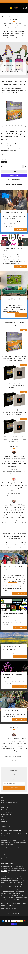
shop (12, 303)
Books (3, 800)
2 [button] (6, 125)
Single (4, 162)
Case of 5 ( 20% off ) (14, 162)
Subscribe (13, 788)
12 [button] (21, 125)
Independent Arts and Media (8, 838)
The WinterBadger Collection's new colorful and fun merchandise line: (14, 26)
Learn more (13, 150)
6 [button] (12, 125)
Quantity (3, 167)
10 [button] (18, 125)
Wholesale (4, 817)
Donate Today (18, 593)
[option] (14, 60)
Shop (3, 69)
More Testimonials (13, 529)
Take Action (19, 656)
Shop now (20, 266)
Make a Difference (6, 810)
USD (13, 918)
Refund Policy (4, 824)
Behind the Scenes (6, 814)
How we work (18, 719)
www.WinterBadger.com (7, 905)
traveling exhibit (15, 900)
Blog (2, 819)
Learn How (19, 229)
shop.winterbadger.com (13, 311)
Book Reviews (18, 686)
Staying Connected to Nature (8, 812)
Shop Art (20, 315)
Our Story (3, 805)
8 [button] (15, 125)
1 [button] (12, 760)
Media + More (4, 807)
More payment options (14, 179)
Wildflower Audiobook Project (9, 802)
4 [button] (9, 125)
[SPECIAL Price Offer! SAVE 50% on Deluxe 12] (14, 372)
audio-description (12, 581)
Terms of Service (5, 826)
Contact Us (4, 821)
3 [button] (15, 760)
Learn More (19, 627)
